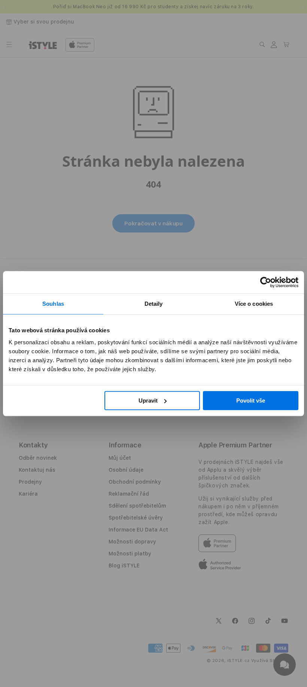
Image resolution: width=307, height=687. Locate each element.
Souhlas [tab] (53, 304)
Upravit (148, 400)
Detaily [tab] (154, 304)
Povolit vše (250, 400)
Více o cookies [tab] (254, 304)
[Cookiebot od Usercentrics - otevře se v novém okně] (265, 282)
